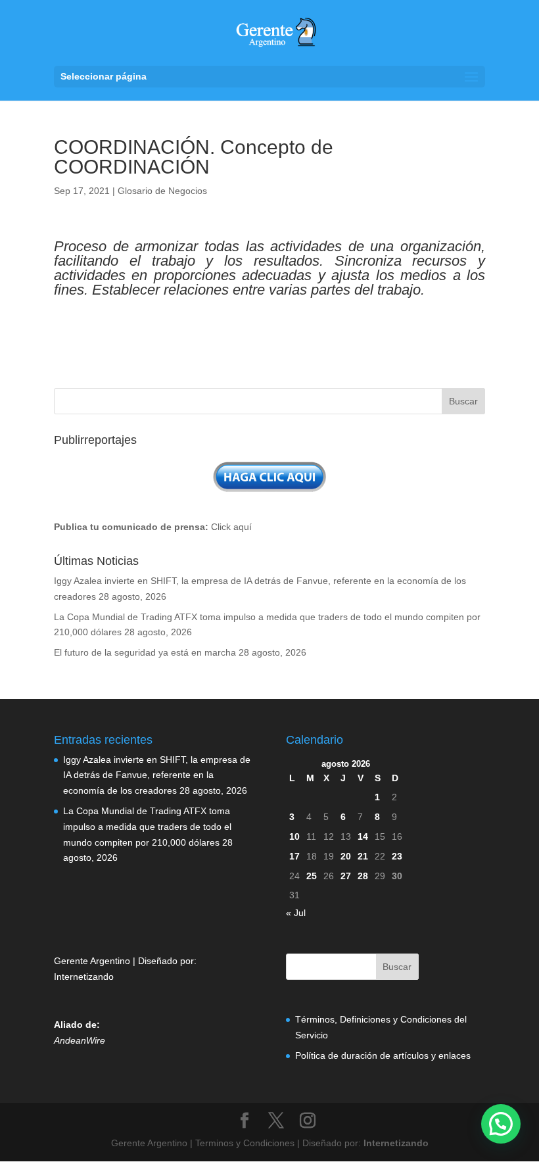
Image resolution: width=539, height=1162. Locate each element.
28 (363, 876)
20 (345, 856)
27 (345, 876)
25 (311, 876)
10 (294, 836)
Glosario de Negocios (162, 190)
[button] (501, 1124)
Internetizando (84, 976)
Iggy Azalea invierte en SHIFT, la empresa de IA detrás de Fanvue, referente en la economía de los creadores (156, 775)
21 (363, 856)
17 (294, 856)
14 (363, 836)
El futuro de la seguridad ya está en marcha (145, 652)
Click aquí (231, 526)
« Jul (296, 913)
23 (397, 856)
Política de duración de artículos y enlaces (383, 1055)
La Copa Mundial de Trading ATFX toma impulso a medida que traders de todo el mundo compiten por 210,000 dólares (147, 827)
